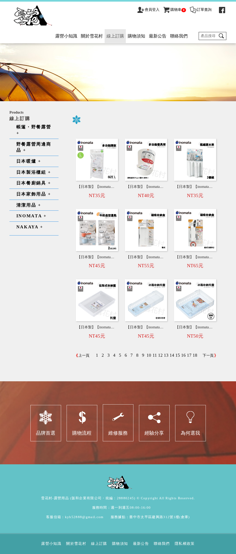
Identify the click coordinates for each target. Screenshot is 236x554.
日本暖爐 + (28, 161)
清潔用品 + (28, 205)
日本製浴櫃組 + (33, 172)
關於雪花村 (92, 36)
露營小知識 (66, 36)
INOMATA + (31, 215)
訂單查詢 (204, 9)
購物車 (177, 9)
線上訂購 (115, 36)
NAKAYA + (29, 226)
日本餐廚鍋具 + (33, 183)
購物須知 (136, 36)
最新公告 (157, 36)
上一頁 (83, 355)
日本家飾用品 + (33, 194)
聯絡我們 (179, 36)
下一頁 (208, 355)
